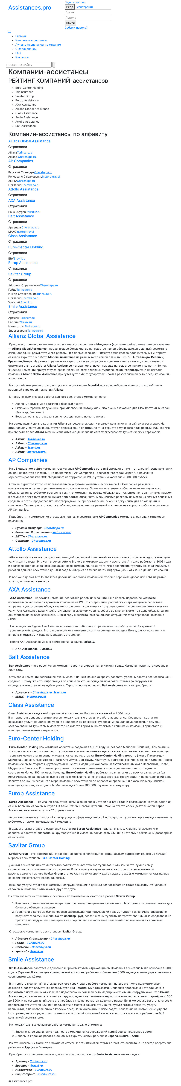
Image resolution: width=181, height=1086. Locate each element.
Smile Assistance (22, 306)
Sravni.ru (26, 302)
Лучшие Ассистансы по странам (38, 44)
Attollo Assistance (23, 189)
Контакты (22, 57)
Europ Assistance (23, 263)
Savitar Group (19, 274)
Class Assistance (22, 236)
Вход (69, 7)
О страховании (26, 49)
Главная (21, 36)
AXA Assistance (21, 200)
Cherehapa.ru (26, 181)
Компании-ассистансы (31, 40)
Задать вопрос (75, 2)
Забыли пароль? (76, 27)
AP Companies (20, 161)
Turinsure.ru (25, 152)
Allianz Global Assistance (29, 141)
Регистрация (84, 7)
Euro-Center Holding (25, 247)
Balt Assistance (21, 216)
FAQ (18, 53)
